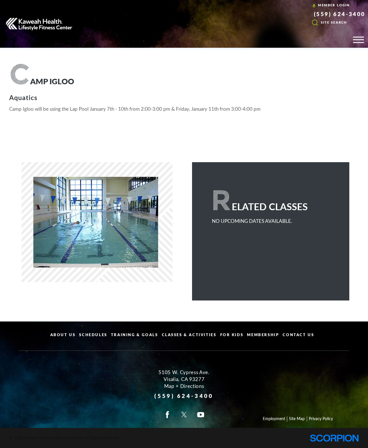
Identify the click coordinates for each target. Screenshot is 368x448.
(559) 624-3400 (339, 15)
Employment (274, 419)
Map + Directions (184, 386)
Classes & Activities (189, 335)
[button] (358, 39)
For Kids (232, 335)
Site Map (297, 419)
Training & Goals (134, 335)
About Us (63, 335)
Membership (263, 335)
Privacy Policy (321, 419)
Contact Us (298, 335)
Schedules (93, 335)
